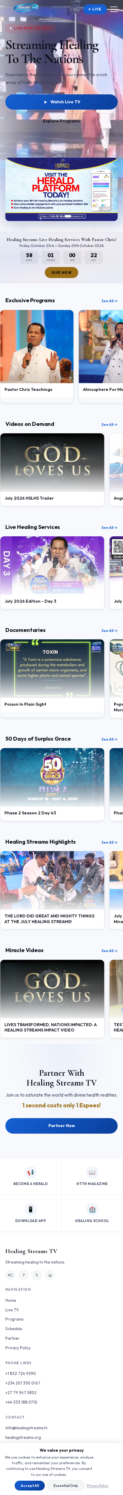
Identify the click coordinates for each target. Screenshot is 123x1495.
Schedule (13, 1328)
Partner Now (61, 1125)
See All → (110, 301)
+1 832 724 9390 (20, 1373)
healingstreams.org (23, 1437)
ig (50, 1275)
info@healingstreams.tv (26, 1427)
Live (97, 9)
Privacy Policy (97, 1485)
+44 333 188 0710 (21, 1402)
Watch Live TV (65, 102)
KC (10, 1275)
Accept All (30, 1485)
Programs (14, 1319)
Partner (12, 1338)
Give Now (61, 272)
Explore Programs (61, 121)
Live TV (12, 1309)
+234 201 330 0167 (22, 1383)
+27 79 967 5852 (20, 1392)
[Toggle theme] (75, 9)
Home (10, 1300)
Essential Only (65, 1485)
